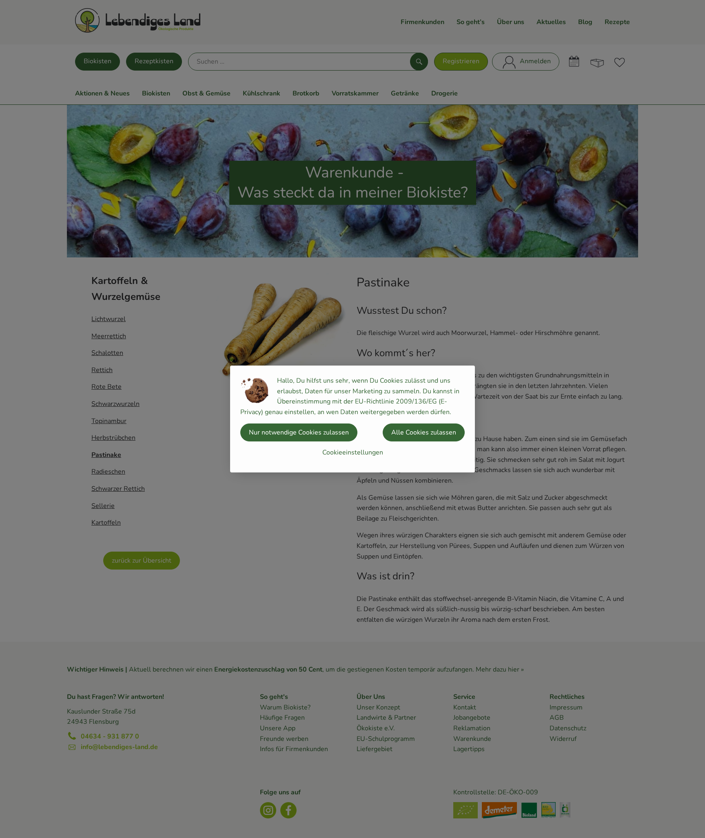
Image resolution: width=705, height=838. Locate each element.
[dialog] (352, 419)
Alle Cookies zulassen (423, 432)
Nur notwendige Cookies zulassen (299, 432)
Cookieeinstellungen (352, 452)
